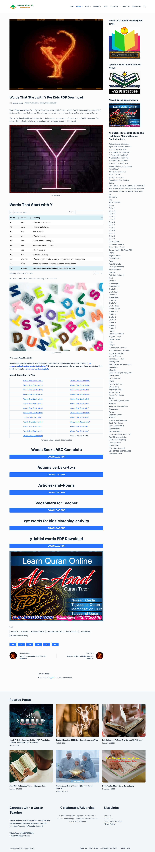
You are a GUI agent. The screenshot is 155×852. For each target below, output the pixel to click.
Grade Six (113, 300)
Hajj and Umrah (115, 336)
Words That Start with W (80, 422)
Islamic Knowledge (116, 353)
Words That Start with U (80, 413)
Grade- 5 (112, 322)
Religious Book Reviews (118, 406)
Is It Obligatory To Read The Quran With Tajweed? (122, 740)
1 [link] (94, 273)
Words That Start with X (79, 426)
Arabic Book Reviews (117, 172)
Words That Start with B (32, 385)
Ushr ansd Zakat (115, 454)
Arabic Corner (114, 174)
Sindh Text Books (116, 423)
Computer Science (116, 244)
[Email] (55, 644)
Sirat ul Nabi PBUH (116, 426)
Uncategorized (115, 443)
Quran (111, 398)
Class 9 (112, 239)
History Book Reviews (117, 348)
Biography (113, 197)
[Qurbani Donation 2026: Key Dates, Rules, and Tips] (77, 720)
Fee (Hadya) (114, 6)
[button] (18, 218)
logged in (52, 677)
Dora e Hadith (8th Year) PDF (120, 250)
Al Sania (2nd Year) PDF (118, 163)
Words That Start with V (79, 417)
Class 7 (112, 233)
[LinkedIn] (29, 644)
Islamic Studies (115, 356)
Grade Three (114, 306)
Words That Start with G (33, 408)
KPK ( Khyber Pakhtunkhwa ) (120, 364)
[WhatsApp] (46, 644)
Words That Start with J (32, 422)
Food (111, 278)
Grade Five (113, 289)
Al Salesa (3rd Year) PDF (119, 161)
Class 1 (111, 208)
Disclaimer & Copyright (113, 821)
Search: (72, 212)
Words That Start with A (33, 381)
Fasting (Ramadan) (116, 267)
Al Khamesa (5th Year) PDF (119, 152)
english (24, 631)
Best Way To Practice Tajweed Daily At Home (27, 786)
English (112, 253)
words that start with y (19, 636)
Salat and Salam (115, 415)
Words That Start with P (79, 390)
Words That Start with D (33, 394)
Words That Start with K (32, 426)
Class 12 (112, 216)
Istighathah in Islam (116, 359)
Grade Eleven (114, 286)
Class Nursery (114, 242)
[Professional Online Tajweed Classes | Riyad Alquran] (77, 766)
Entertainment (114, 258)
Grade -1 (112, 281)
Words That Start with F (32, 404)
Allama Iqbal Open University (120, 166)
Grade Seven (114, 297)
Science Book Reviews (118, 420)
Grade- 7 (112, 328)
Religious (112, 403)
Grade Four (113, 292)
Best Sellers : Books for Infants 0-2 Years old (127, 186)
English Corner (50, 103)
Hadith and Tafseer (116, 334)
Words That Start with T (79, 408)
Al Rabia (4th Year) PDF (118, 155)
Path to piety (114, 387)
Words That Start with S (79, 404)
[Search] (145, 6)
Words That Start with (79, 431)
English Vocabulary (55, 631)
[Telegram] (38, 644)
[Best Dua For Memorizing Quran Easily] (124, 766)
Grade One (113, 295)
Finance (112, 272)
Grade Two (113, 311)
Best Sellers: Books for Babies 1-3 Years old (126, 188)
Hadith (111, 331)
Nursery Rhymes (115, 384)
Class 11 (112, 214)
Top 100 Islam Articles (118, 437)
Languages (113, 367)
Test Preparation (115, 431)
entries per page (20, 212)
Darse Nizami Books (117, 247)
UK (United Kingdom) (117, 440)
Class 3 (112, 222)
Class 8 (112, 236)
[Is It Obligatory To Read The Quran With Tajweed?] (124, 720)
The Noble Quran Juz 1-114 (119, 434)
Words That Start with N (80, 381)
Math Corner (114, 375)
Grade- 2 (112, 314)
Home (72, 6)
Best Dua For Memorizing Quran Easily (118, 786)
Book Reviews (114, 202)
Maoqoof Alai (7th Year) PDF (120, 373)
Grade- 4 (112, 320)
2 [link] (98, 273)
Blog (87, 6)
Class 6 (112, 230)
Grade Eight (113, 283)
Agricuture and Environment (120, 147)
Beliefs (111, 183)
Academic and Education (119, 144)
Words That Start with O (80, 385)
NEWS (105, 6)
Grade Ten (113, 303)
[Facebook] (12, 644)
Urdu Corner (114, 445)
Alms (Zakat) (114, 169)
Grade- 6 (112, 325)
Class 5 (112, 228)
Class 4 (112, 225)
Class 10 (112, 211)
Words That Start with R (79, 399)
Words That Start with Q (80, 394)
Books (78, 6)
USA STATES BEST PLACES (120, 451)
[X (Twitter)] (21, 644)
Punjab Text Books (116, 395)
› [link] (101, 273)
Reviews (96, 6)
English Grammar (37, 631)
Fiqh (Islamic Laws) (116, 275)
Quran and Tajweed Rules (119, 401)
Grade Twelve (114, 309)
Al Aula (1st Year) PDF (117, 149)
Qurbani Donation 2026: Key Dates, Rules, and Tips (77, 740)
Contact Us (136, 6)
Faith (111, 261)
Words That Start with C (33, 390)
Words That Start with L (32, 431)
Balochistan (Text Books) (119, 180)
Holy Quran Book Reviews (119, 350)
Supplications (114, 429)
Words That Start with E (32, 399)
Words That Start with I (33, 417)
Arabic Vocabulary (116, 177)
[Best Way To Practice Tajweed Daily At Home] (31, 766)
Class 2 (112, 219)
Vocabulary (85, 631)
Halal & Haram (114, 339)
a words (14, 631)
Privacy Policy (109, 824)
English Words (71, 631)
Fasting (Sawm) (115, 269)
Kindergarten (114, 362)
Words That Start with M (33, 436)
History (112, 345)
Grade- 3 (112, 317)
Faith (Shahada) (115, 264)
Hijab (111, 342)
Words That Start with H (33, 413)
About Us (126, 6)
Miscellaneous (114, 378)
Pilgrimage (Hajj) (115, 389)
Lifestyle (112, 370)
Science (112, 417)
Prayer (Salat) (114, 392)
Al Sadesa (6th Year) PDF (119, 158)
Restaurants (113, 409)
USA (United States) (117, 448)
